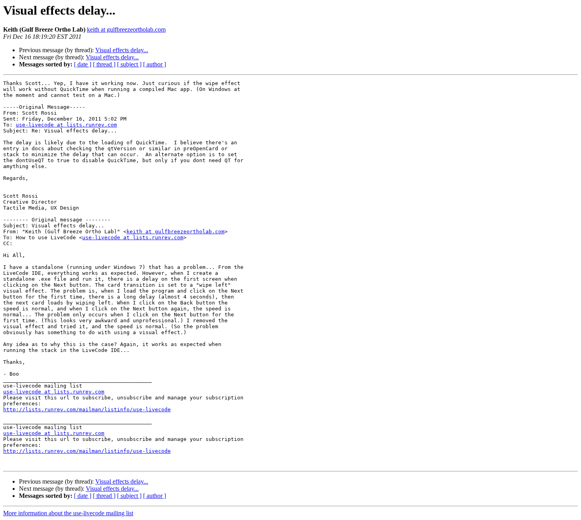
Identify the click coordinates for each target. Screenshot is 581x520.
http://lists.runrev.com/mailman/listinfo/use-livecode (87, 409)
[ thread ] (104, 64)
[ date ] (82, 64)
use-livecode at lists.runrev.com (66, 125)
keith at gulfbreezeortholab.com (126, 29)
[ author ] (154, 64)
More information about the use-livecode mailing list (68, 513)
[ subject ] (129, 64)
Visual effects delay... (121, 50)
